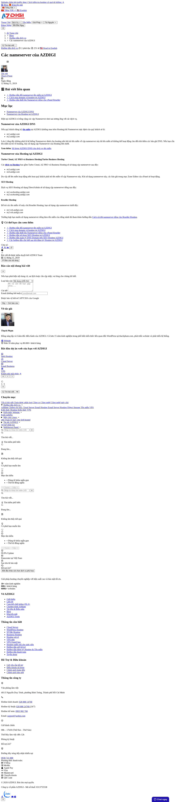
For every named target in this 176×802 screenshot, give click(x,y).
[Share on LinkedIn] (8, 247)
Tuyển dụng (12, 654)
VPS (92, 407)
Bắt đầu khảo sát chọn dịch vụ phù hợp (18, 571)
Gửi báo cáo (13, 303)
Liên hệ (10, 602)
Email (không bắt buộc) (11, 293)
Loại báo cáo (6, 281)
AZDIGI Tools (13, 616)
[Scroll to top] (3, 799)
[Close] (3, 271)
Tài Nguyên (50, 22)
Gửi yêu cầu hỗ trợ (15, 665)
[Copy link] (11, 247)
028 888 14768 (25, 702)
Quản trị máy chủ (13, 420)
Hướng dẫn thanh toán (16, 652)
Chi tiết (4, 290)
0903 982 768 (22, 711)
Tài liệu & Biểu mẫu (15, 609)
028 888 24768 (23, 706)
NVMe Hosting (13, 632)
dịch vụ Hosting (12, 165)
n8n (3, 420)
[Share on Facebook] (2, 247)
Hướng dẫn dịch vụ (10, 48)
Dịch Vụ (15, 22)
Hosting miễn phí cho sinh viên (20, 644)
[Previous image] (8, 376)
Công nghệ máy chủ (59, 402)
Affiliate (5, 407)
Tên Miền (26, 22)
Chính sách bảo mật (15, 672)
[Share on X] (5, 247)
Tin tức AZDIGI (10, 422)
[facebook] (2, 797)
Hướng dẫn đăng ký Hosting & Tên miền (24, 649)
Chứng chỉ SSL (16, 407)
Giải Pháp (37, 22)
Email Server (54, 407)
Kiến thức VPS (24, 410)
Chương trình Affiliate (16, 606)
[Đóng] (32, 430)
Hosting (63, 407)
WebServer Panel (11, 427)
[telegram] (15, 797)
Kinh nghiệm (7, 415)
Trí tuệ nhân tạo (8, 425)
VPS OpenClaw (14, 642)
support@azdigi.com (16, 716)
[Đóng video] (3, 386)
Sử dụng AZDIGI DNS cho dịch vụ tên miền (31, 148)
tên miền (27, 129)
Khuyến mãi (12, 614)
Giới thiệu (11, 599)
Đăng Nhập (6, 25)
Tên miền (85, 407)
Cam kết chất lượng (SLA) (18, 604)
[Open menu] (3, 28)
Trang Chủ (5, 22)
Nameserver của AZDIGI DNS (20, 112)
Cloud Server (29, 407)
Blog (9, 611)
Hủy (3, 303)
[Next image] (12, 376)
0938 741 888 (7, 758)
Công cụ (37, 402)
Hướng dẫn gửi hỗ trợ (16, 647)
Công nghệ (46, 402)
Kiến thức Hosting (9, 410)
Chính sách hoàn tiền (16, 670)
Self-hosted (25, 420)
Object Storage (74, 407)
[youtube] (12, 797)
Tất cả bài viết (7, 402)
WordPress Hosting (15, 630)
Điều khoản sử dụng (15, 667)
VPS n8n (11, 639)
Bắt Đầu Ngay (18, 25)
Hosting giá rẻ (13, 637)
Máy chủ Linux (10, 417)
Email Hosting (41, 407)
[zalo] (7, 797)
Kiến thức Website (11, 412)
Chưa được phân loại (23, 402)
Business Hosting (14, 634)
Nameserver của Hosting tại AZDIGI (23, 114)
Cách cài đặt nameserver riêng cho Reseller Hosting (114, 217)
